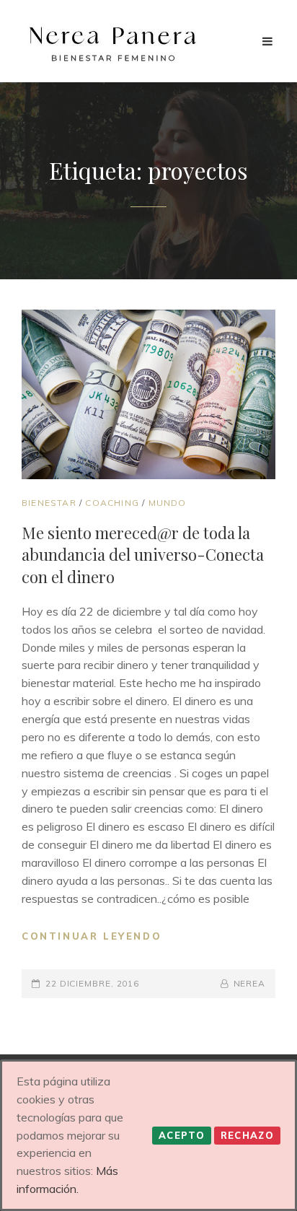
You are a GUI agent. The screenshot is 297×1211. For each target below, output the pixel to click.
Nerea (249, 983)
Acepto (182, 1135)
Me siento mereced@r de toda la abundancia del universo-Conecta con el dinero (143, 554)
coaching (112, 502)
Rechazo (247, 1135)
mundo (167, 502)
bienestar (49, 502)
